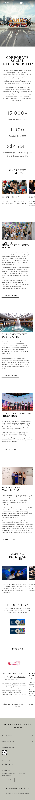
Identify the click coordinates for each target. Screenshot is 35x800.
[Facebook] (6, 764)
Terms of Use (24, 791)
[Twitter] (13, 764)
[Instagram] (3, 764)
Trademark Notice (11, 788)
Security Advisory (12, 791)
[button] (17, 622)
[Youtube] (10, 764)
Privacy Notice (24, 788)
